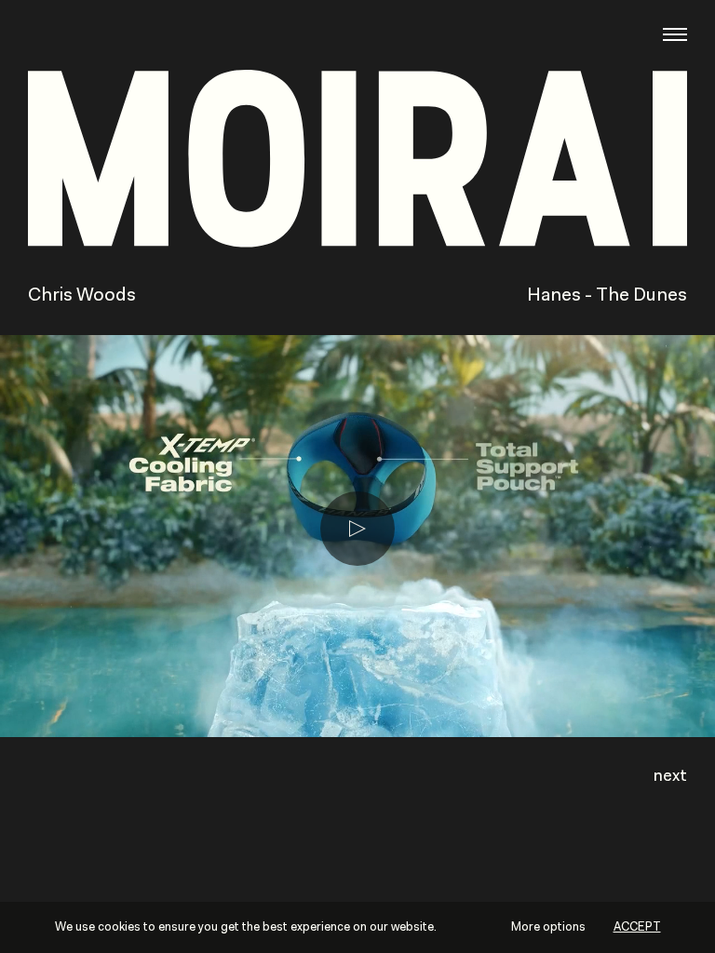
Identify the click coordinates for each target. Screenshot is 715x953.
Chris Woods (82, 296)
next (670, 777)
